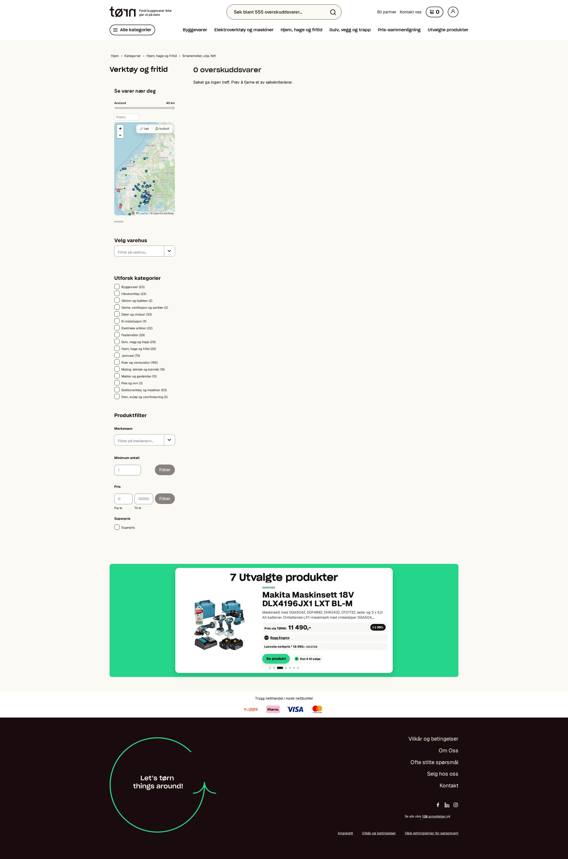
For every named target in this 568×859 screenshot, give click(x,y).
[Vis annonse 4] (284, 668)
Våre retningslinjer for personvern (431, 833)
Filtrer (164, 469)
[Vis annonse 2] (274, 668)
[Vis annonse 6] (294, 668)
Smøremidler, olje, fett (199, 56)
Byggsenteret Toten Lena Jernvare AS (300, 638)
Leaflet (143, 213)
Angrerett (345, 833)
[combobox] (144, 251)
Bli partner (386, 11)
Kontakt (449, 785)
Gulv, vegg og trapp (350, 29)
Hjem (115, 56)
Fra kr (118, 508)
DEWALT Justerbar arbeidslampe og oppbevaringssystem (304, 599)
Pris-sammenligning (399, 29)
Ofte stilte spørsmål (434, 762)
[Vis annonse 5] (290, 668)
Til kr (137, 508)
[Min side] (453, 12)
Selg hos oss (442, 773)
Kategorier (132, 56)
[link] (284, 624)
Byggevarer (195, 29)
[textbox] (141, 252)
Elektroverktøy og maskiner (244, 29)
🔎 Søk (144, 129)
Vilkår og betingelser (433, 738)
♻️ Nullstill (162, 129)
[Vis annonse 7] (298, 668)
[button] (131, 209)
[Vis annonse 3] (278, 668)
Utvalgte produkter (448, 29)
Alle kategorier (135, 29)
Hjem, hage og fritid (301, 29)
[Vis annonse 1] (270, 668)
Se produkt (276, 658)
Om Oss (448, 750)
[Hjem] (123, 12)
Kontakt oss (410, 11)
